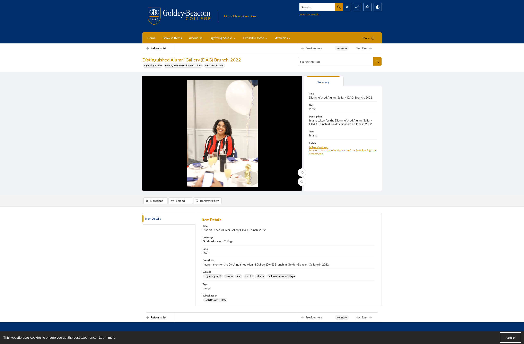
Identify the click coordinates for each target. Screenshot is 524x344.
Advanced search (308, 14)
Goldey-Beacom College (281, 276)
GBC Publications (214, 65)
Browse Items (172, 38)
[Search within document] (377, 61)
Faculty (249, 276)
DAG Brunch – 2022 (215, 299)
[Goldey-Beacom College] (179, 16)
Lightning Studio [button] (220, 38)
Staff (239, 276)
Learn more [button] (107, 337)
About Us (195, 38)
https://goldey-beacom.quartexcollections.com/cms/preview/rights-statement (342, 150)
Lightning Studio (153, 65)
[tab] (323, 81)
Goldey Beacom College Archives (183, 65)
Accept (510, 337)
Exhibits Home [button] (253, 38)
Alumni (260, 276)
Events (229, 276)
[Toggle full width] (302, 172)
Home (151, 38)
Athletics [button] (281, 38)
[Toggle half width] (302, 182)
